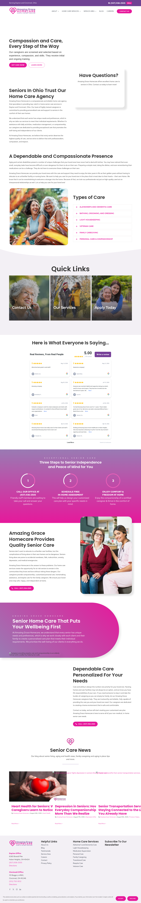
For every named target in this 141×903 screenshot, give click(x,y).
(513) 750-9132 (15, 881)
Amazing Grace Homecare (21, 813)
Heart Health (46, 813)
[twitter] (13, 889)
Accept (120, 898)
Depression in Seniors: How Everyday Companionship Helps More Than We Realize (80, 810)
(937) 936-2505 (15, 862)
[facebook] (10, 889)
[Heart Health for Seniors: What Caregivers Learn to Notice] (38, 786)
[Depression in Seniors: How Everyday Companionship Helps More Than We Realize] (81, 786)
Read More (15, 823)
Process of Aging (134, 817)
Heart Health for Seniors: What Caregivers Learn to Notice (35, 808)
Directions (13, 865)
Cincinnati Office (16, 872)
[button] (102, 207)
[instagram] (17, 889)
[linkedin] (20, 889)
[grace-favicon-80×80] (70, 739)
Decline (133, 898)
